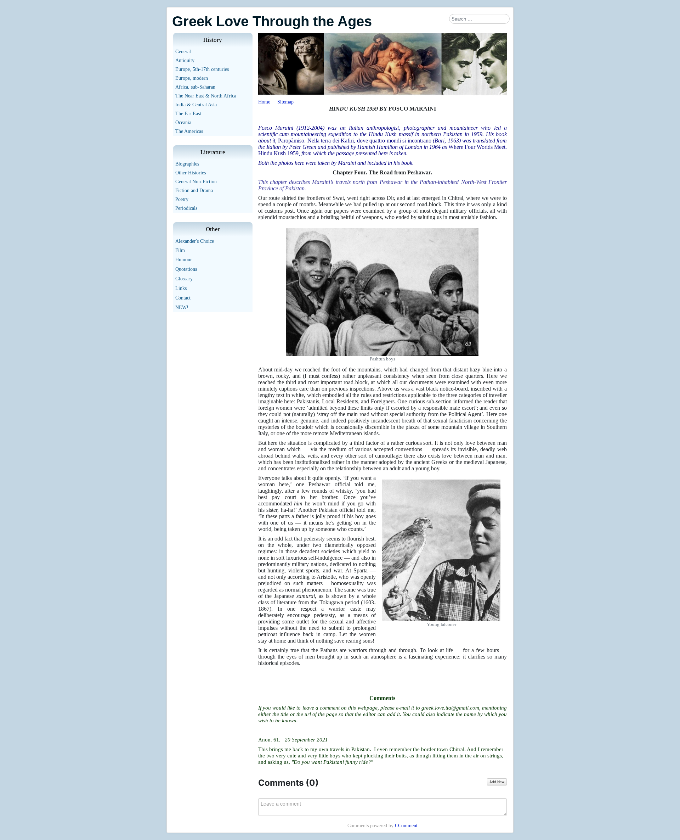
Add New (496, 781)
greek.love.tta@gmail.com (450, 708)
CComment (406, 825)
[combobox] (479, 19)
